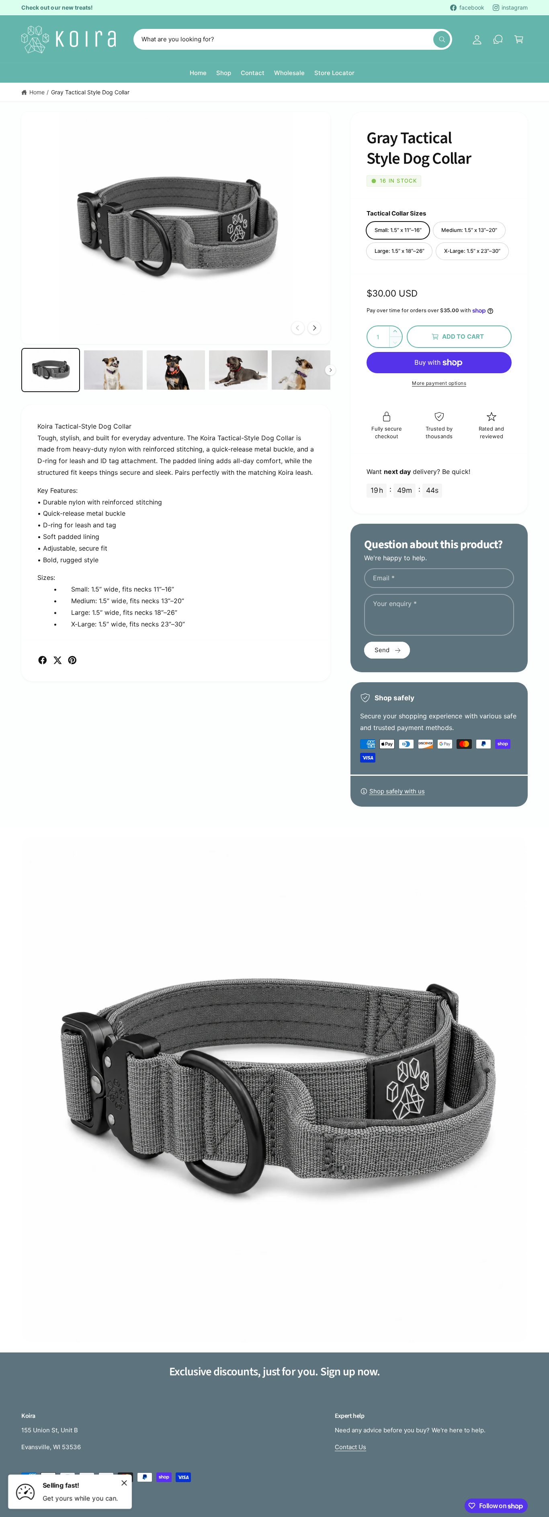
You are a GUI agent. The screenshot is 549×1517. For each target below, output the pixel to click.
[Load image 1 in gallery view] (50, 370)
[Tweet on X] (57, 660)
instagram (515, 7)
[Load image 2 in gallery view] (113, 370)
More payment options (439, 383)
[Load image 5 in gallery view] (301, 370)
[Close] (124, 1483)
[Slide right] (314, 327)
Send (382, 650)
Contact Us (350, 1447)
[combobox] (292, 39)
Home (37, 92)
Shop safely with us (397, 791)
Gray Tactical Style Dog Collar (90, 92)
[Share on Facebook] (42, 660)
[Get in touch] (498, 39)
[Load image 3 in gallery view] (176, 370)
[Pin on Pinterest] (72, 660)
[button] (518, 39)
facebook (471, 7)
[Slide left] (297, 327)
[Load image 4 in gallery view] (238, 370)
